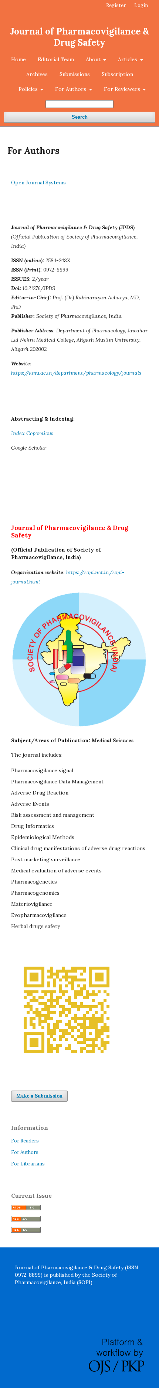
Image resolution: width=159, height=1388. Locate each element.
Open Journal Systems (38, 182)
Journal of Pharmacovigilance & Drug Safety (79, 37)
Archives (37, 74)
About (94, 59)
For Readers (25, 1141)
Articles (128, 59)
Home (18, 59)
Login (141, 5)
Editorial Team (56, 59)
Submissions (75, 74)
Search (80, 117)
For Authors (71, 89)
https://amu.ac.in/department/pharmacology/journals (76, 372)
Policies (28, 89)
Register (116, 5)
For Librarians (28, 1164)
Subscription (117, 74)
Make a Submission (39, 1096)
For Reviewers (123, 89)
